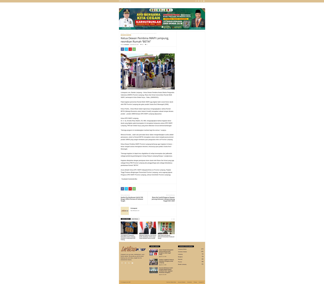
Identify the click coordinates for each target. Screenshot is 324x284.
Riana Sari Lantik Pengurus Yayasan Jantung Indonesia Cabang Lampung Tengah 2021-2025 (163, 199)
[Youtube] (204, 1)
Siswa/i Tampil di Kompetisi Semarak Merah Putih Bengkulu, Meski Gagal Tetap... (166, 252)
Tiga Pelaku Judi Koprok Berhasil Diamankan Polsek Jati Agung (166, 237)
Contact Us (201, 282)
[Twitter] (201, 1)
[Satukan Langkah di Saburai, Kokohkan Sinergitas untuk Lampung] (153, 262)
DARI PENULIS (135, 219)
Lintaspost (126, 44)
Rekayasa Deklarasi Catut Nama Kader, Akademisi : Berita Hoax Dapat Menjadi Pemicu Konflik (147, 237)
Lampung (123, 35)
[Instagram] (199, 1)
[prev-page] (172, 219)
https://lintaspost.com (135, 210)
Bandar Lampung (124, 233)
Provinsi (127, 33)
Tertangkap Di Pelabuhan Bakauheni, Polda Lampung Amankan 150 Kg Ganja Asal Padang (128, 237)
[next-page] (174, 219)
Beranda (122, 33)
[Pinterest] (130, 49)
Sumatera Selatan (182, 251)
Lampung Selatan (182, 249)
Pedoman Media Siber (171, 282)
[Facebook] (196, 1)
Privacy (195, 282)
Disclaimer (189, 282)
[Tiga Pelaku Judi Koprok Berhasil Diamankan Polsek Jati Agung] (166, 227)
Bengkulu (180, 256)
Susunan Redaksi (181, 282)
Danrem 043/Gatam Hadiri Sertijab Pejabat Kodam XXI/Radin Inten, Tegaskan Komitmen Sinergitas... (166, 270)
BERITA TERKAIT (125, 219)
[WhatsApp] (134, 49)
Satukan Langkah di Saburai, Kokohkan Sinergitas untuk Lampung (166, 261)
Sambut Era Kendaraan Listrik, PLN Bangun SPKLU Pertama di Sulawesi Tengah (132, 199)
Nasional (180, 259)
